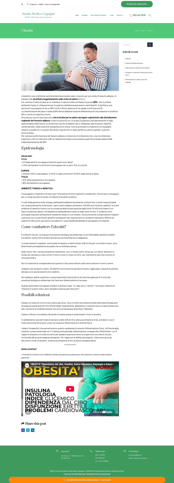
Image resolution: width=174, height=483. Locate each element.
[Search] (150, 44)
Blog (112, 15)
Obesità (128, 59)
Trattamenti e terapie (98, 15)
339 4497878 (100, 455)
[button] (150, 15)
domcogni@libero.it (136, 455)
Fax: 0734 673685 (101, 461)
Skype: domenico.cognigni (138, 458)
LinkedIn (32, 430)
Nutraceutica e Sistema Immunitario (138, 68)
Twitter (28, 430)
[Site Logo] (38, 15)
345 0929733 (100, 458)
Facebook (23, 430)
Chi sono (84, 15)
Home (77, 15)
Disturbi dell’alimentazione (134, 63)
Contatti (119, 15)
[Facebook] (22, 4)
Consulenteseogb (105, 474)
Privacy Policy (119, 471)
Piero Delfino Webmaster (78, 474)
